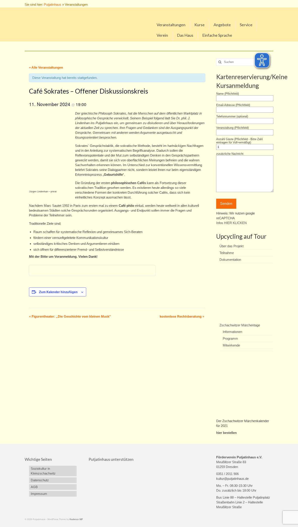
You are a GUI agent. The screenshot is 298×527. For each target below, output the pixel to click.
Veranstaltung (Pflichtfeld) (232, 127)
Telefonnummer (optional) (232, 116)
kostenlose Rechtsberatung (182, 316)
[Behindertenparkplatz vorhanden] (262, 3)
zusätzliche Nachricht (229, 153)
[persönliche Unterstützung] (271, 3)
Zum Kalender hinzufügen (58, 292)
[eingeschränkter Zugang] (257, 3)
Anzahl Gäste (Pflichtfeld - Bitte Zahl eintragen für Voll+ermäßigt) (239, 140)
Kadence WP (76, 519)
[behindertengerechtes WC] (266, 3)
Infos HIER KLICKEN (231, 223)
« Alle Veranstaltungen (46, 67)
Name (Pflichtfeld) (227, 93)
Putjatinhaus (52, 4)
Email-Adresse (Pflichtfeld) (233, 105)
